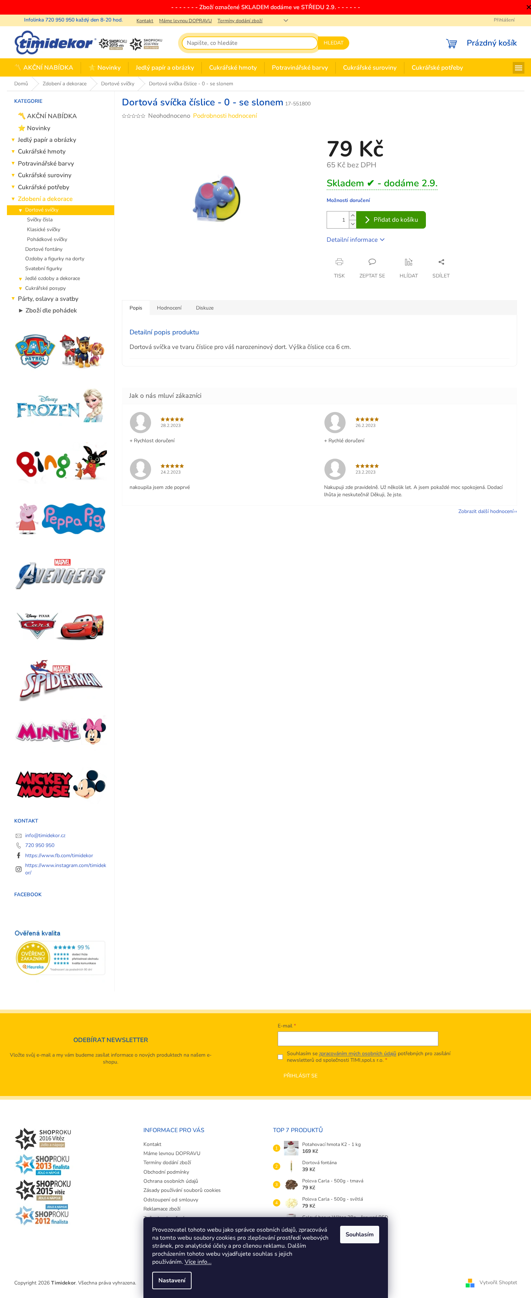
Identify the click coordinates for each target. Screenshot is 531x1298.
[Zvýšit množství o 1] (352, 215)
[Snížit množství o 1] (352, 224)
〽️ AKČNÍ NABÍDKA (47, 116)
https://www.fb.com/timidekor (59, 855)
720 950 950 (39, 845)
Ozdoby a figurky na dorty (54, 258)
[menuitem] (44, 68)
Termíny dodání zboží (240, 21)
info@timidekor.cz (45, 835)
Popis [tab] (136, 307)
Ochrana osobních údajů (170, 1181)
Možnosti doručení (348, 200)
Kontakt (144, 21)
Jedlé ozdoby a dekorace (52, 278)
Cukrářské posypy (45, 288)
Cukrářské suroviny (45, 175)
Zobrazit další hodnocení (485, 511)
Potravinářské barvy (46, 163)
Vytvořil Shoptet (498, 1282)
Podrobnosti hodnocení (225, 116)
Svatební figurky (43, 268)
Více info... (198, 1262)
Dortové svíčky (41, 209)
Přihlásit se (301, 1075)
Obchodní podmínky (166, 1172)
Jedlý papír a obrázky (47, 140)
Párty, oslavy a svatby (48, 299)
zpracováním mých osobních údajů (357, 1053)
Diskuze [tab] (204, 307)
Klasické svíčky (43, 229)
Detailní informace (352, 240)
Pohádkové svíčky (47, 239)
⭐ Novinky (34, 128)
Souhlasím (360, 1235)
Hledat (333, 42)
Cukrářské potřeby (43, 187)
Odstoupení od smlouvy (170, 1199)
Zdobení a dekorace (45, 199)
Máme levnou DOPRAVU (185, 21)
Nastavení (171, 1280)
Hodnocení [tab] (169, 307)
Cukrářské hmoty (42, 151)
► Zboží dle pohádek (47, 310)
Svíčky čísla (40, 219)
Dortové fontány (43, 249)
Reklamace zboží (161, 1208)
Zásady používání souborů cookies (182, 1190)
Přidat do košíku (396, 219)
